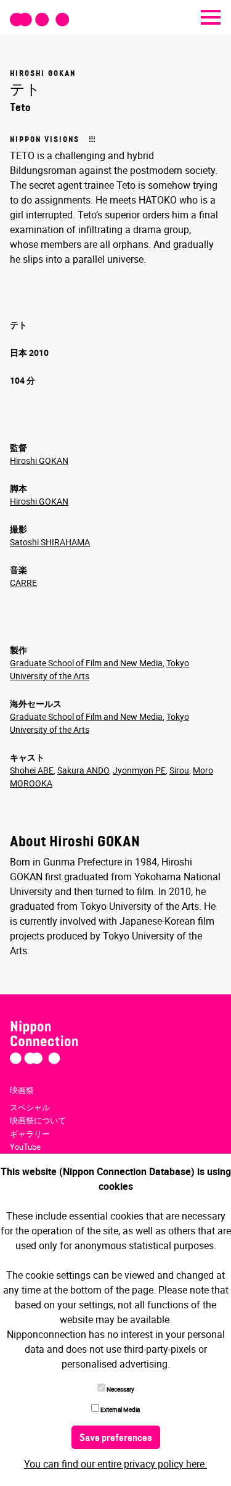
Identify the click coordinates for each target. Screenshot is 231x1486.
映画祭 (22, 1090)
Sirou (179, 770)
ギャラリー (30, 1133)
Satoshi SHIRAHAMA (50, 542)
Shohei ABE (32, 770)
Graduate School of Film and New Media (86, 663)
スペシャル (30, 1107)
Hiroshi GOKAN (39, 460)
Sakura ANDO (83, 770)
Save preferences (115, 1438)
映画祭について (38, 1120)
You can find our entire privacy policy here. (115, 1464)
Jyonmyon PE (139, 770)
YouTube (25, 1146)
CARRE (23, 582)
